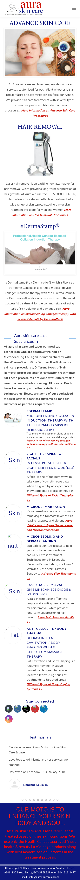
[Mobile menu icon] (73, 8)
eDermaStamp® (40, 226)
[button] (22, 816)
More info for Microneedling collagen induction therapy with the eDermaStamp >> (51, 444)
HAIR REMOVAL (40, 126)
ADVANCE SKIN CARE (40, 23)
